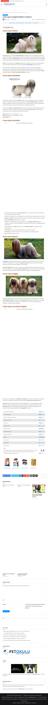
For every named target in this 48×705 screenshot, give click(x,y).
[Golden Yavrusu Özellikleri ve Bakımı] (9, 528)
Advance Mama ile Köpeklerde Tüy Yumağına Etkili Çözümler (14, 634)
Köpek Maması (12, 22)
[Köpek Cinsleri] (9, 4)
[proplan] (24, 668)
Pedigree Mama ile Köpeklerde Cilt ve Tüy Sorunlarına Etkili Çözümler (16, 631)
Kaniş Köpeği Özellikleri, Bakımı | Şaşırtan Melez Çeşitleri (37, 495)
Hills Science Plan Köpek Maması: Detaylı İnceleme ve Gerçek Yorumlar (16, 640)
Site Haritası (34, 702)
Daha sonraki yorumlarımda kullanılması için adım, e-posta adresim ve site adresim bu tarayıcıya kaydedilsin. (35, 606)
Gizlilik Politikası (28, 702)
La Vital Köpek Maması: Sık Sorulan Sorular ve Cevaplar (13, 633)
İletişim (23, 702)
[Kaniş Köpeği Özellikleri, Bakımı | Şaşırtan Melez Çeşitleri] (38, 488)
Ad (3, 599)
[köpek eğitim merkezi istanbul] (16, 655)
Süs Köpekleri (10, 12)
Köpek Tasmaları (28, 22)
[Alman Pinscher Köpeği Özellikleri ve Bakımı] (24, 528)
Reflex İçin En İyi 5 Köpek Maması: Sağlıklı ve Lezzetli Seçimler (15, 636)
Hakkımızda (19, 702)
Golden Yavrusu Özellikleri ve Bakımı (9, 574)
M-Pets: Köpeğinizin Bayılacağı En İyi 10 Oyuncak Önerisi (14, 638)
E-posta (4, 604)
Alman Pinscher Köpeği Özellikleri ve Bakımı (22, 574)
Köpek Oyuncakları (20, 22)
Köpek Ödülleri (35, 22)
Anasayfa (5, 12)
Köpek (16, 699)
